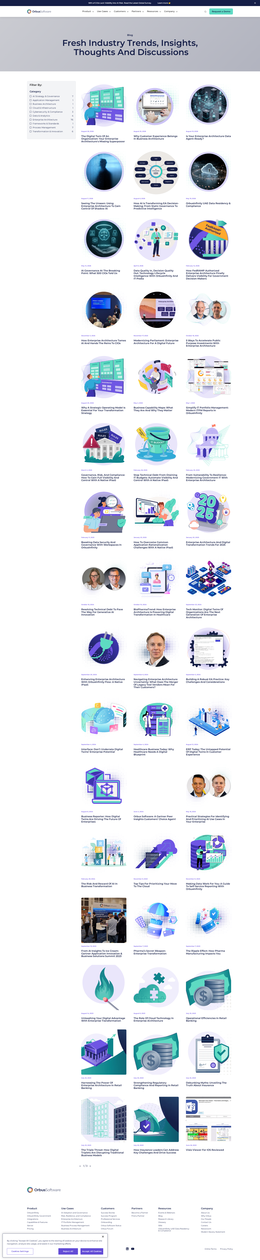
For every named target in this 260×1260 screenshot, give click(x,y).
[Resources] (174, 1208)
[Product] (39, 1208)
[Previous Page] (80, 1166)
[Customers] (111, 1208)
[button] (88, 11)
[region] (55, 1245)
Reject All (68, 1251)
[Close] (103, 1236)
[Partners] (140, 1208)
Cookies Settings (20, 1251)
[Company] (213, 1208)
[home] (39, 11)
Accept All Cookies (92, 1251)
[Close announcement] (255, 3)
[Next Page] (90, 1166)
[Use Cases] (76, 1208)
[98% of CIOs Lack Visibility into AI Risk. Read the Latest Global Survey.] (121, 3)
